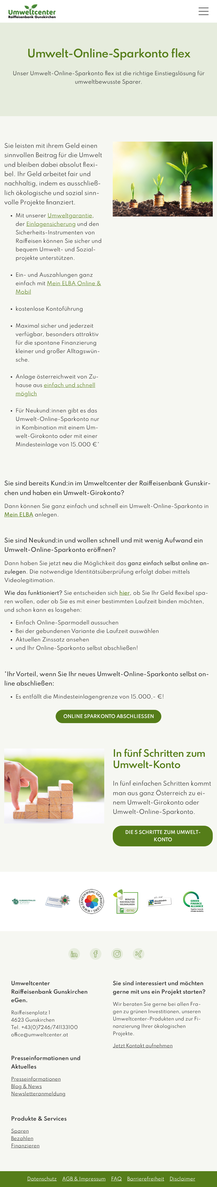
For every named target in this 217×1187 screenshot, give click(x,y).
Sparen (20, 1131)
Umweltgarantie (69, 216)
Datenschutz (42, 1179)
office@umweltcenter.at (39, 1034)
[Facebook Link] (95, 954)
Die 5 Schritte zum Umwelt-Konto (163, 836)
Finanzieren (25, 1146)
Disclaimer (182, 1179)
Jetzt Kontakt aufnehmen (143, 1045)
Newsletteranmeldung (38, 1094)
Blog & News (26, 1086)
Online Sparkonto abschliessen (108, 716)
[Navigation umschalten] (204, 11)
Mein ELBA (18, 515)
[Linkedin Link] (74, 954)
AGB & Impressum (84, 1179)
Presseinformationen (36, 1079)
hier (124, 593)
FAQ (116, 1179)
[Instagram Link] (117, 954)
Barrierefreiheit (145, 1179)
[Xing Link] (138, 954)
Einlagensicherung (51, 224)
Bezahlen (22, 1138)
